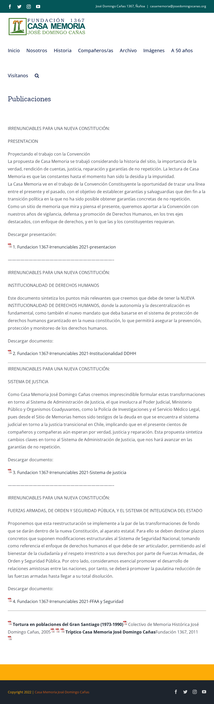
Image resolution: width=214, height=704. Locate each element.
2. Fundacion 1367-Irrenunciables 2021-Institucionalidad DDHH (74, 353)
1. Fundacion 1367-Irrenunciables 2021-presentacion (64, 247)
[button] (37, 75)
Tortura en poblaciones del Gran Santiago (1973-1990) (68, 624)
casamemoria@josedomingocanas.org (178, 6)
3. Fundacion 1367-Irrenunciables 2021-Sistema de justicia (69, 472)
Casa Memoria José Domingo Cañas (62, 692)
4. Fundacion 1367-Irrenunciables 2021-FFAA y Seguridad (68, 601)
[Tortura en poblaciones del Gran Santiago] (125, 624)
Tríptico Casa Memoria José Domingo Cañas (111, 632)
